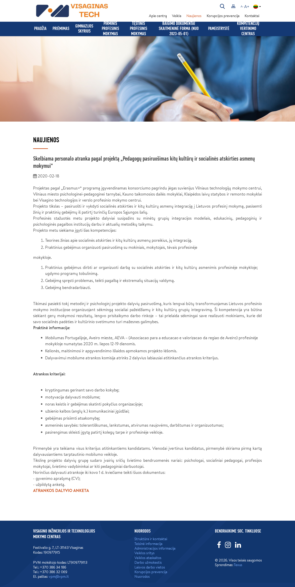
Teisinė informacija (148, 543)
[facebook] (219, 544)
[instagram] (228, 544)
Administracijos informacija (154, 548)
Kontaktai (252, 15)
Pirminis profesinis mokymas (110, 29)
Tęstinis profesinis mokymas (138, 29)
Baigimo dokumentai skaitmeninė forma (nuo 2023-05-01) (179, 29)
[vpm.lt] (84, 11)
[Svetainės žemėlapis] (233, 6)
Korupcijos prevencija (223, 15)
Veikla (176, 15)
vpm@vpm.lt (59, 576)
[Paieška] (222, 6)
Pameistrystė (218, 29)
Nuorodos (142, 576)
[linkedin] (238, 544)
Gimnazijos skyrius (84, 29)
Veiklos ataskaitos (147, 557)
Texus (238, 564)
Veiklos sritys (144, 552)
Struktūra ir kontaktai (150, 538)
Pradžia (40, 29)
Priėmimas (61, 29)
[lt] (257, 6)
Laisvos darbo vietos (149, 567)
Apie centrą (158, 15)
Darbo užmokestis (148, 562)
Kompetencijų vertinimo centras (248, 29)
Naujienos (193, 15)
